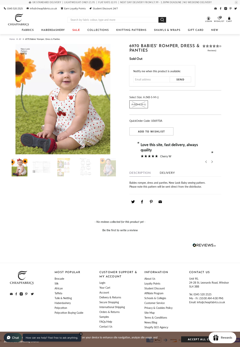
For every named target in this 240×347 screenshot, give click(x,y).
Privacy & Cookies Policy (158, 307)
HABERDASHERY (53, 30)
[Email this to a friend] (160, 201)
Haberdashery (63, 303)
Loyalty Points (152, 283)
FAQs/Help (105, 321)
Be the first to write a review (120, 230)
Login (102, 282)
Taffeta (58, 293)
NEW (214, 30)
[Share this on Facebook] (142, 201)
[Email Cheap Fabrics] (215, 8)
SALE (76, 30)
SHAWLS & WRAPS (167, 30)
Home (12, 39)
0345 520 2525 (15, 8)
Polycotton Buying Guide (69, 312)
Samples (104, 316)
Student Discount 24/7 (105, 8)
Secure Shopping (109, 302)
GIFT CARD (196, 30)
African (59, 288)
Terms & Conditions (155, 317)
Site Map (149, 312)
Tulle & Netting (63, 298)
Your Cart (104, 287)
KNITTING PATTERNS (131, 30)
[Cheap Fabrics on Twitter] (235, 8)
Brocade (59, 278)
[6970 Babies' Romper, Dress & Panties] (63, 99)
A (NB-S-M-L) (138, 104)
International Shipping (112, 307)
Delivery (167, 172)
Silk (56, 283)
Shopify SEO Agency (156, 327)
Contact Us (105, 326)
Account (104, 292)
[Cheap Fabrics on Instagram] (225, 8)
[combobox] (113, 20)
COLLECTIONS (98, 30)
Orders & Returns (109, 312)
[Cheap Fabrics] (18, 19)
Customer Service (154, 303)
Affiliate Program (154, 293)
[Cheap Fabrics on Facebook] (220, 8)
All (20, 39)
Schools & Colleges (155, 298)
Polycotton (61, 307)
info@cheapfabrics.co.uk (43, 8)
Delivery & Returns (110, 297)
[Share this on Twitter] (132, 201)
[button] (211, 50)
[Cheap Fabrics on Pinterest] (230, 8)
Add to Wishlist (151, 131)
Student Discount (154, 288)
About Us (149, 278)
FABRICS (28, 30)
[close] (236, 2)
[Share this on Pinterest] (151, 201)
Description (140, 172)
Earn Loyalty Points (75, 8)
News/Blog (150, 322)
